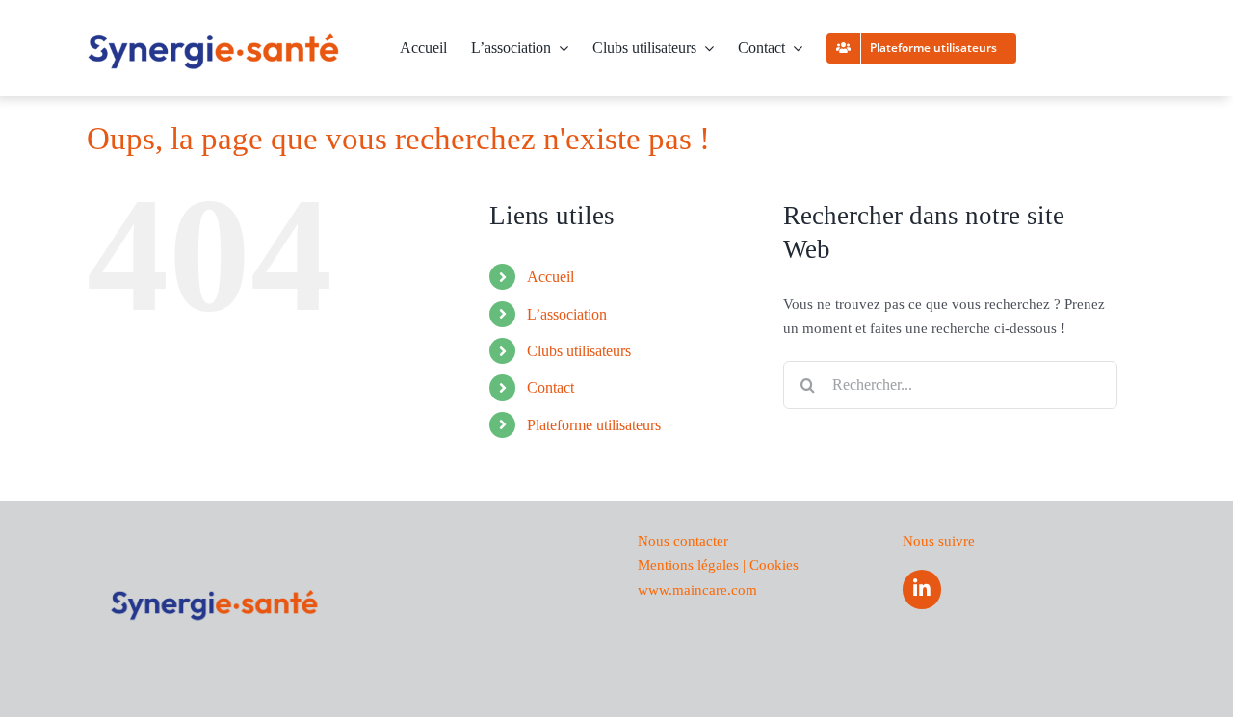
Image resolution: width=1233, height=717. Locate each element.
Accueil (550, 277)
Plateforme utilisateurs (594, 425)
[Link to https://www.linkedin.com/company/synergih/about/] (922, 589)
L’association (567, 314)
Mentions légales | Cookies (718, 565)
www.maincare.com (697, 590)
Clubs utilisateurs (579, 351)
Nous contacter (683, 541)
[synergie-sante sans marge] (214, 38)
